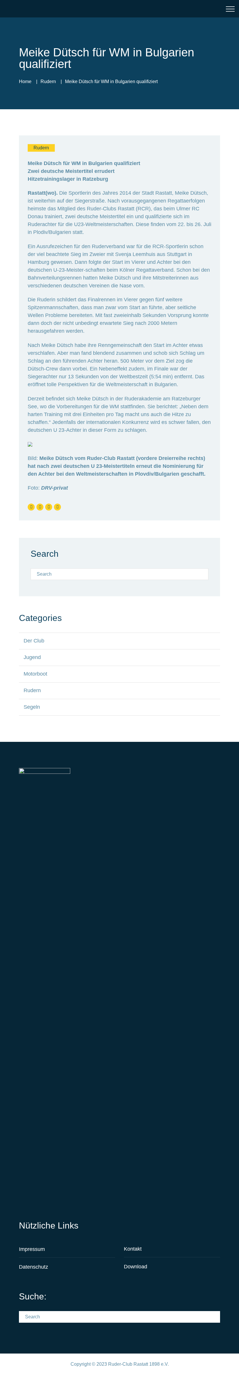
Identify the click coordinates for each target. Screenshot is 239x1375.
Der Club (34, 641)
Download (135, 1267)
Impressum (32, 1249)
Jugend (32, 657)
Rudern (48, 81)
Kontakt (133, 1249)
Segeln (32, 707)
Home (25, 81)
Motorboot (35, 674)
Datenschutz (33, 1267)
